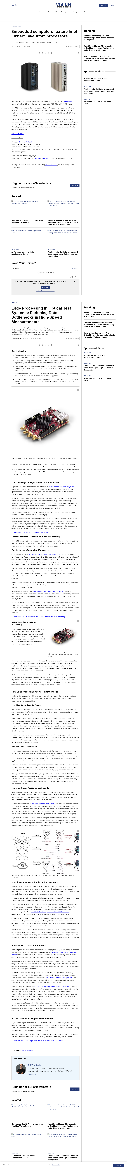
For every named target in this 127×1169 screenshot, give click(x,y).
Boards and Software (100, 17)
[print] (78, 53)
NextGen (14, 302)
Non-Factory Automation (67, 17)
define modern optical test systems (62, 487)
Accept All (118, 1165)
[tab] (16, 268)
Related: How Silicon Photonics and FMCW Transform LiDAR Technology (38, 623)
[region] (45, 273)
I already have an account (45, 291)
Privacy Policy (56, 1165)
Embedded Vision (84, 17)
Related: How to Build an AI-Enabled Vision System (30, 536)
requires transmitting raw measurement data (45, 558)
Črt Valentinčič (16, 338)
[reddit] (48, 53)
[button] (12, 5)
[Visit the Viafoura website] (75, 277)
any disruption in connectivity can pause (48, 598)
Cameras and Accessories (28, 17)
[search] (16, 5)
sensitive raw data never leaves (43, 819)
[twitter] (45, 53)
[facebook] (39, 53)
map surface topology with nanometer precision (51, 1009)
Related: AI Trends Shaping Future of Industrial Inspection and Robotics (37, 1063)
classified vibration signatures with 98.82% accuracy (50, 931)
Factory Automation (47, 17)
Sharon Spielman (27, 1073)
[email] (52, 53)
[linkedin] (42, 53)
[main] (63, 1165)
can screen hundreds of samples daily (59, 1000)
